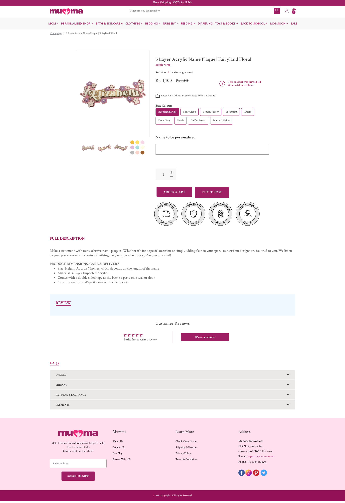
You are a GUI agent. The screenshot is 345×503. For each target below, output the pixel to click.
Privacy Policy (183, 453)
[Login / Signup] (287, 10)
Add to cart (174, 192)
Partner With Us (122, 459)
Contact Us (119, 447)
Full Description (67, 238)
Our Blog (117, 453)
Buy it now (212, 192)
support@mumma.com (261, 456)
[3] (88, 148)
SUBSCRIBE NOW (78, 476)
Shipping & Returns (186, 447)
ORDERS (61, 375)
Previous (83, 94)
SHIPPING (61, 385)
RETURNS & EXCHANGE (71, 395)
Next (142, 94)
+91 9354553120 (256, 462)
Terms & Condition (186, 459)
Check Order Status (186, 441)
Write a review (205, 337)
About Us (118, 441)
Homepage (55, 33)
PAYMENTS (63, 405)
